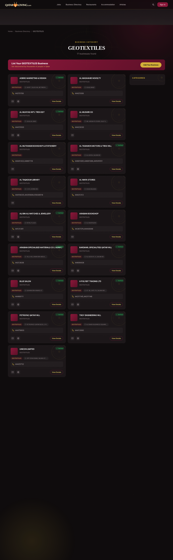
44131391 (19, 229)
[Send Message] (13, 101)
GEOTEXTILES (16, 87)
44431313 (79, 195)
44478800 (19, 330)
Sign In (162, 5)
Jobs (59, 4)
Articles (123, 4)
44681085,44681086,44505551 (89, 161)
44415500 (19, 127)
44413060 (79, 330)
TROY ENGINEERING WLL (90, 315)
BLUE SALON (25, 281)
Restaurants (91, 4)
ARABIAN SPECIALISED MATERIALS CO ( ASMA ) (41, 247)
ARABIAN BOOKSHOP (88, 213)
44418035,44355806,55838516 (29, 195)
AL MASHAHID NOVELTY (90, 78)
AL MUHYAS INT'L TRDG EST (32, 112)
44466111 (19, 296)
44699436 (79, 262)
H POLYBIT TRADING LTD (90, 281)
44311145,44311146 (83, 296)
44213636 (19, 262)
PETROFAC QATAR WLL (30, 315)
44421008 (79, 93)
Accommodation (108, 4)
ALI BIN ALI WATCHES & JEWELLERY (35, 213)
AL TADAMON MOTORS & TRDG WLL (95, 146)
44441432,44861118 (24, 161)
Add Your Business (150, 65)
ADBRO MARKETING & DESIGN (33, 78)
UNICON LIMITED (27, 349)
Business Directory (73, 4)
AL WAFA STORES (87, 180)
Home (10, 31)
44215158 (19, 93)
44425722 (19, 364)
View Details (56, 101)
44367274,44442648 (84, 229)
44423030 (79, 127)
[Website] (18, 101)
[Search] (153, 4)
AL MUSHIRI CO (86, 112)
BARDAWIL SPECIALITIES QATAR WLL (95, 247)
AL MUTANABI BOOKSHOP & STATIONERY (38, 146)
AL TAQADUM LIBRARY (30, 180)
